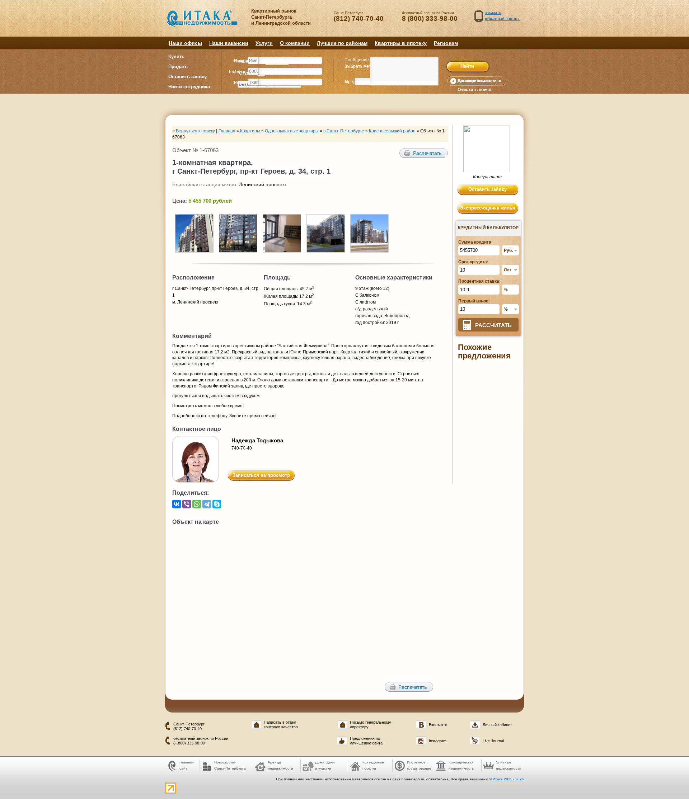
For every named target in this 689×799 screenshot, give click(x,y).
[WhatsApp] (196, 504)
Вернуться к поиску (195, 130)
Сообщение (356, 59)
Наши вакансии (228, 43)
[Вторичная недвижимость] (207, 22)
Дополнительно (474, 80)
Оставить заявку (187, 76)
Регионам (446, 43)
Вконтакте (438, 725)
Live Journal (493, 741)
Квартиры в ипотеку (401, 43)
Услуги (264, 43)
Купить (176, 56)
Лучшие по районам (342, 43)
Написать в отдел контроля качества (281, 724)
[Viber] (186, 504)
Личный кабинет (497, 725)
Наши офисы (185, 43)
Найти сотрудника (189, 86)
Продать (178, 66)
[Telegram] (206, 504)
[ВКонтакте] (176, 504)
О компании (295, 43)
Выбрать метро (360, 66)
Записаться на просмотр (261, 475)
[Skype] (216, 504)
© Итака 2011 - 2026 (506, 779)
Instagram (437, 741)
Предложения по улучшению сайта (366, 740)
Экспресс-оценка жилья (487, 208)
